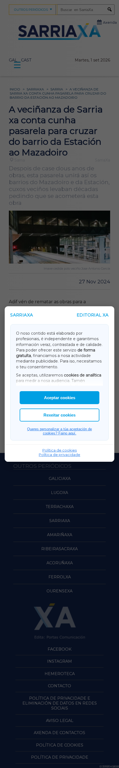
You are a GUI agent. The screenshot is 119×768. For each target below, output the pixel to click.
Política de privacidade (59, 454)
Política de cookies (59, 450)
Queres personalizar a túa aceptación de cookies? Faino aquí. (59, 431)
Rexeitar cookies (59, 415)
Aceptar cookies (59, 397)
